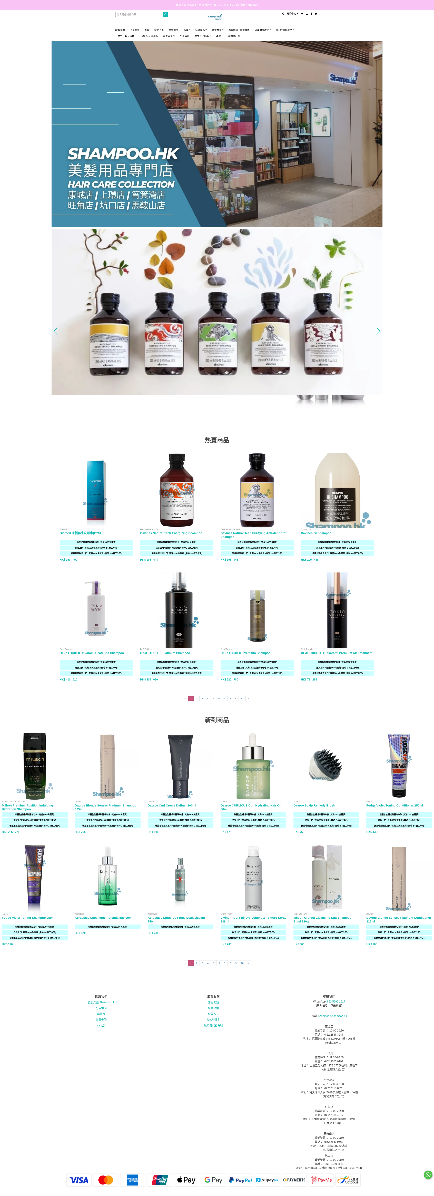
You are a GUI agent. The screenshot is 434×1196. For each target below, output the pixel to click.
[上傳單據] (307, 13)
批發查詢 (101, 1019)
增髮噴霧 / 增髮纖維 (239, 29)
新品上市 (159, 29)
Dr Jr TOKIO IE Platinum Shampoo (165, 653)
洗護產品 (200, 29)
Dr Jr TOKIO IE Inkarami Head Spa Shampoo (92, 653)
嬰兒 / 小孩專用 (203, 35)
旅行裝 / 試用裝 (150, 35)
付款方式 (213, 1014)
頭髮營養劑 (169, 35)
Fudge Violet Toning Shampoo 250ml (28, 917)
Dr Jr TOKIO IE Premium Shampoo (246, 653)
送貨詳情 (213, 1008)
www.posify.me (309, 1192)
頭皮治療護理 (262, 29)
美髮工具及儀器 (126, 35)
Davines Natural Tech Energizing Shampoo (171, 533)
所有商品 (134, 29)
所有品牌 (120, 29)
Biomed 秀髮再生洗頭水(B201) (81, 533)
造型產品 (217, 29)
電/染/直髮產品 (284, 29)
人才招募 (101, 1025)
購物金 (101, 1014)
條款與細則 (213, 1019)
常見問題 (213, 1002)
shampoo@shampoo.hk (332, 1016)
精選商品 (173, 29)
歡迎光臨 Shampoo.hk (101, 1002)
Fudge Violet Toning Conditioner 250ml (394, 805)
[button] (55, 331)
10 (242, 698)
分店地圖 (101, 1008)
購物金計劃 (234, 35)
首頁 (146, 29)
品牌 (186, 29)
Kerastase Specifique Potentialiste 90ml (103, 917)
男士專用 (185, 35)
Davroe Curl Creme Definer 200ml (172, 805)
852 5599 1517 (336, 1001)
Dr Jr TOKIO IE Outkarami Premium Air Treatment (336, 653)
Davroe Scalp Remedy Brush (314, 805)
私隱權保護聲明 (213, 1025)
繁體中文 (292, 13)
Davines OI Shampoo (316, 533)
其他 (219, 35)
